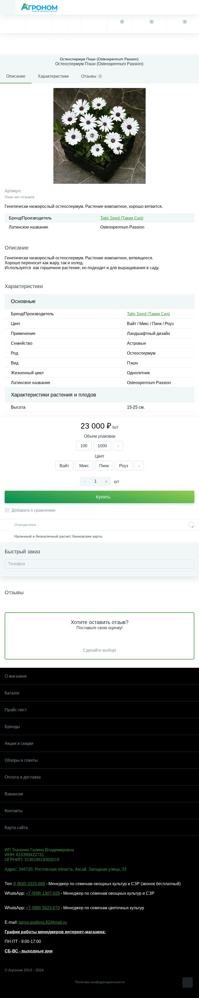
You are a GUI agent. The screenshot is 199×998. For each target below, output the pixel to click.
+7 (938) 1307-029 (43, 893)
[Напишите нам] (73, 23)
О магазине (16, 676)
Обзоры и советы (21, 760)
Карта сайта (16, 827)
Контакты (14, 811)
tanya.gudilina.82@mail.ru (43, 922)
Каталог (12, 693)
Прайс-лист (16, 710)
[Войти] (94, 24)
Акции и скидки (19, 743)
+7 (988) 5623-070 (43, 908)
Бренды (12, 726)
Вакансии (14, 794)
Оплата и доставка (23, 777)
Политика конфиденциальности (99, 982)
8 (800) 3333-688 (29, 884)
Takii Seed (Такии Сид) (121, 218)
